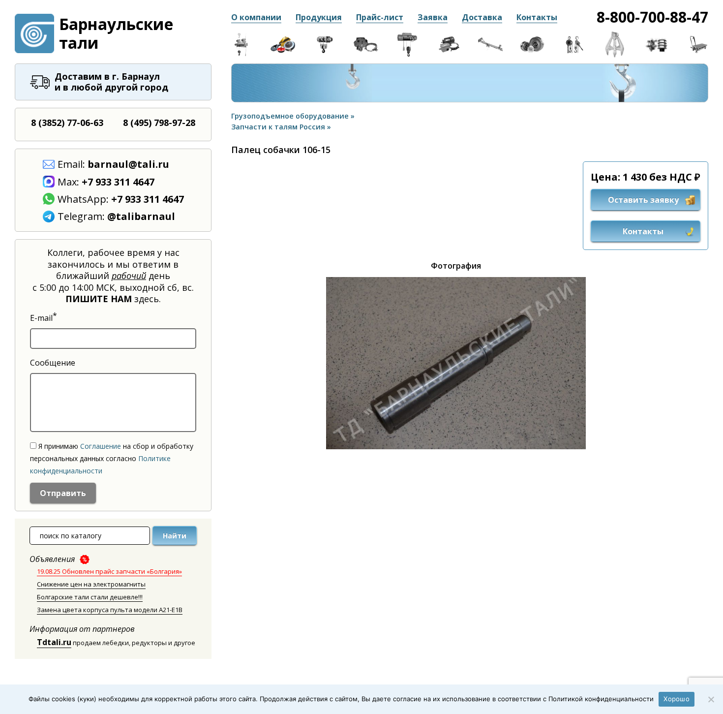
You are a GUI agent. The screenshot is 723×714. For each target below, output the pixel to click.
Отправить (63, 493)
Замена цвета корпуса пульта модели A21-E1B (109, 609)
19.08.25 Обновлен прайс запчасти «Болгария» (109, 571)
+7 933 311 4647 (118, 181)
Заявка (433, 17)
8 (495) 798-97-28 (159, 122)
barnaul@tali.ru (128, 164)
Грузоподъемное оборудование (291, 116)
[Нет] (711, 699)
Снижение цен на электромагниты (91, 584)
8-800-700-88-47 (652, 17)
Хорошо (676, 699)
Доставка (482, 17)
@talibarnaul (141, 216)
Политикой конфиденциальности (601, 699)
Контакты (536, 17)
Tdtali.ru (54, 642)
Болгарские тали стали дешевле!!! (90, 596)
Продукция (319, 17)
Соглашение (100, 446)
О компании (256, 17)
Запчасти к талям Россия (279, 126)
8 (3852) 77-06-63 (67, 122)
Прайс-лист (379, 17)
